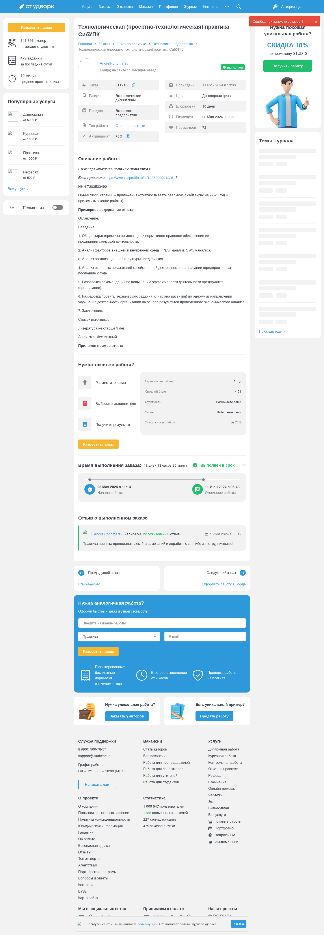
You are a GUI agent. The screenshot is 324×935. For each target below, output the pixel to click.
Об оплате (86, 838)
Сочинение (217, 781)
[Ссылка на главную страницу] (36, 6)
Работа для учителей (160, 775)
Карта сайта (88, 897)
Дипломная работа (223, 749)
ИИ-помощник (226, 841)
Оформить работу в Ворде (224, 584)
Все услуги (16, 188)
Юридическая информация (100, 825)
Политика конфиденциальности (104, 819)
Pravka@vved (89, 584)
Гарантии (85, 832)
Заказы (105, 6)
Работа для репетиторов (163, 768)
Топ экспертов (90, 858)
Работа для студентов (161, 781)
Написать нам (97, 784)
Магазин (146, 6)
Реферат (215, 775)
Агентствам (87, 865)
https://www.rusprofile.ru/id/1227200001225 (139, 177)
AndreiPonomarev (114, 63)
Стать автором (155, 749)
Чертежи (215, 794)
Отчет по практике (130, 125)
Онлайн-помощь (221, 788)
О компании (88, 806)
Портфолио (168, 6)
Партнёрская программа (98, 871)
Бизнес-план (218, 807)
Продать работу (214, 716)
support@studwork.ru (95, 755)
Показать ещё (270, 331)
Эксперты (125, 6)
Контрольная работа (225, 762)
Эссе (212, 801)
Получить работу (287, 65)
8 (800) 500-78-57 (92, 749)
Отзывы (84, 852)
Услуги (87, 6)
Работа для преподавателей (166, 762)
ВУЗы (83, 891)
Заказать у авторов (127, 716)
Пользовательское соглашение (103, 812)
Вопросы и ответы (93, 878)
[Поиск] (239, 6)
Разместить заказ (36, 27)
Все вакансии (154, 755)
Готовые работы (228, 821)
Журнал (190, 6)
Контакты (210, 6)
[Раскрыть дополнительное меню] (227, 6)
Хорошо (239, 924)
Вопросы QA (224, 834)
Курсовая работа (222, 755)
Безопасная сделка (94, 845)
